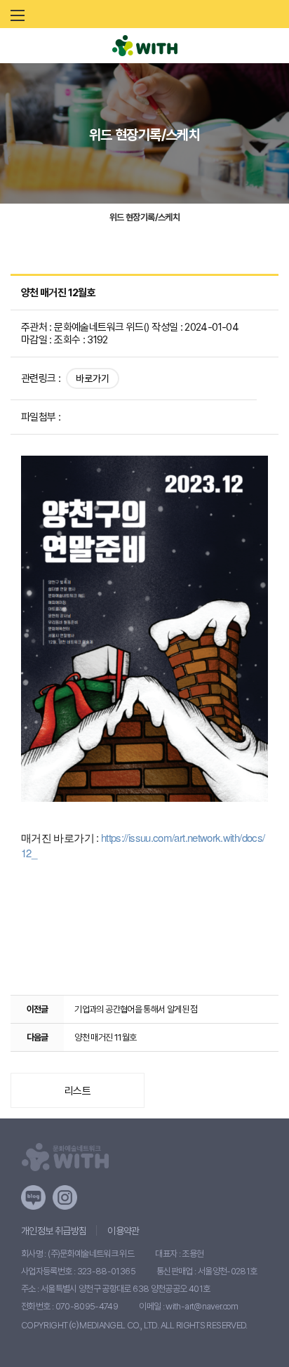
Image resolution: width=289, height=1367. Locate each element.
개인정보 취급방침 (53, 1230)
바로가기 (92, 378)
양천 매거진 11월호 (105, 1037)
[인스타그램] (65, 1197)
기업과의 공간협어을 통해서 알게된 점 (135, 1009)
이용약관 (123, 1230)
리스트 (77, 1091)
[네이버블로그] (33, 1197)
